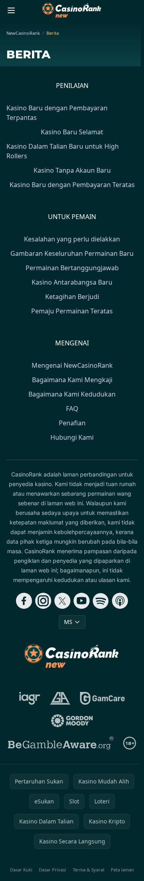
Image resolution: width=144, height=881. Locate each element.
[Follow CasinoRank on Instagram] (43, 601)
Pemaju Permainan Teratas (72, 311)
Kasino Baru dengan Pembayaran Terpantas (57, 113)
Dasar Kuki (21, 870)
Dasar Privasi (52, 870)
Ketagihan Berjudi (72, 296)
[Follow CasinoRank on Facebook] (24, 601)
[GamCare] (102, 698)
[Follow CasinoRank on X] (62, 601)
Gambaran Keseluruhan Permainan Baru (72, 253)
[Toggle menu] (11, 10)
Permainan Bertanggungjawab (72, 267)
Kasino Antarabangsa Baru (72, 282)
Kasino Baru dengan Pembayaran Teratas (72, 184)
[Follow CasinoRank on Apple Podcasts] (120, 601)
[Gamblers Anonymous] (60, 698)
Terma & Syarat (88, 870)
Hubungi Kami (72, 437)
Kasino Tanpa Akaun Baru (72, 170)
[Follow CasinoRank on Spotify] (101, 601)
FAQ (72, 408)
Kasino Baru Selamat (72, 132)
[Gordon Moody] (72, 720)
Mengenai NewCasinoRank (72, 365)
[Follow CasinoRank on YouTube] (82, 601)
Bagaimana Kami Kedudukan (72, 394)
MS (68, 622)
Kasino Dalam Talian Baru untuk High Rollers (62, 151)
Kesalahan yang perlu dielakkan (72, 239)
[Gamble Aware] (61, 743)
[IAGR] (29, 698)
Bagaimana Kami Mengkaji (72, 379)
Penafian (72, 423)
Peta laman (122, 870)
